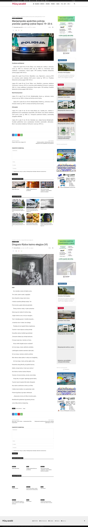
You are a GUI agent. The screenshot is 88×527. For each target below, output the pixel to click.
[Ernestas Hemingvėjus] (66, 67)
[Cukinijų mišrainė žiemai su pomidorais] (32, 184)
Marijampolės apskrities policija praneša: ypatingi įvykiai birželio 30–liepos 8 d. (47, 224)
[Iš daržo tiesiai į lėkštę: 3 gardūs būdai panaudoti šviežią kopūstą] (32, 217)
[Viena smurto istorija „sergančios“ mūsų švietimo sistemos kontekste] (47, 184)
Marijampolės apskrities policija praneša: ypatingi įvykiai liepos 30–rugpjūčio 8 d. (32, 210)
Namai (28, 187)
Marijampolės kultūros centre (66, 123)
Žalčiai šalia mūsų (15, 189)
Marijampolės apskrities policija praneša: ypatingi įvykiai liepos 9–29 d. (18, 224)
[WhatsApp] (21, 30)
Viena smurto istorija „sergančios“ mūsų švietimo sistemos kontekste (46, 190)
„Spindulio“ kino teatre (64, 97)
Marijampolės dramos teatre (66, 110)
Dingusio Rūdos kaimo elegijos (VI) (19, 142)
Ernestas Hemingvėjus (64, 72)
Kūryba (42, 207)
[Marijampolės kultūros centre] (66, 118)
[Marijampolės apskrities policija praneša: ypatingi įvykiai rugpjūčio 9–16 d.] (18, 203)
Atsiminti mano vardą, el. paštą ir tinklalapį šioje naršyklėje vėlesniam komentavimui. (30, 171)
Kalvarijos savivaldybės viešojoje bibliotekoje (64, 137)
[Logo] (7, 521)
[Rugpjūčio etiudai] (47, 203)
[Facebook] (13, 30)
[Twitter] (16, 30)
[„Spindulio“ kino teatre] (66, 91)
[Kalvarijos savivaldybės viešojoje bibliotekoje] (66, 131)
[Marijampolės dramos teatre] (66, 104)
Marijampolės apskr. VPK (18, 27)
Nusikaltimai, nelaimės (19, 18)
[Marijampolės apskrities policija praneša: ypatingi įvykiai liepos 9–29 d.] (18, 217)
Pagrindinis (14, 16)
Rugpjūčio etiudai (44, 209)
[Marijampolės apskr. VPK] (13, 27)
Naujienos (18, 16)
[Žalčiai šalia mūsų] (18, 184)
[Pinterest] (19, 30)
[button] (74, 3)
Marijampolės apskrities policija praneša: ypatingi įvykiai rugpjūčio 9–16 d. (18, 210)
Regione (13, 18)
